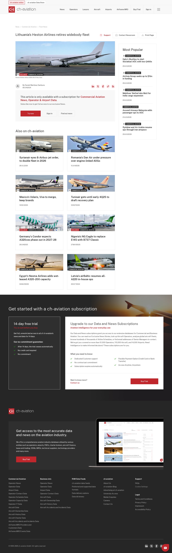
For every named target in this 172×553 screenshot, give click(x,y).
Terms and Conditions (143, 499)
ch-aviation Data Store (35, 3)
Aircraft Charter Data (17, 518)
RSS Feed (113, 86)
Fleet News (43, 27)
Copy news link (108, 86)
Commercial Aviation (29, 27)
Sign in (148, 9)
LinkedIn (93, 86)
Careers (107, 501)
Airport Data (13, 490)
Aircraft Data (14, 507)
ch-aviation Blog (110, 487)
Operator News (15, 483)
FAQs (137, 483)
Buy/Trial (137, 9)
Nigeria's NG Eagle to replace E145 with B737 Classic (88, 238)
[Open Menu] (158, 9)
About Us (107, 483)
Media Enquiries (110, 497)
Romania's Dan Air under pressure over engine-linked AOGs (91, 159)
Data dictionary (78, 497)
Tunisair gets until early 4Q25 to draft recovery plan (90, 199)
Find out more (66, 114)
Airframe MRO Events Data (19, 531)
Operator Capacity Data (18, 501)
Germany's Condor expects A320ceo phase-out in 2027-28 (37, 238)
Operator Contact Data (18, 494)
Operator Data (14, 487)
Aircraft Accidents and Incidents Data (24, 521)
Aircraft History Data (17, 514)
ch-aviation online (16, 3)
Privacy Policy (140, 503)
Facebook (103, 86)
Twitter (151, 546)
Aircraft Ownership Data (18, 511)
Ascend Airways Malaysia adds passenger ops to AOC (137, 111)
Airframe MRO (122, 9)
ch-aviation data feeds (81, 483)
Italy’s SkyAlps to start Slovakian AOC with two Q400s (137, 60)
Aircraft (97, 9)
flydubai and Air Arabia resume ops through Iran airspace (137, 128)
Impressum (139, 506)
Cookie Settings (141, 487)
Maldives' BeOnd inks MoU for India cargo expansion (137, 94)
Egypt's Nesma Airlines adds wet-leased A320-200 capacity (39, 277)
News (62, 9)
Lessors (86, 9)
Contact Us (108, 504)
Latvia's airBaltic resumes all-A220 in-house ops (88, 277)
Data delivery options (80, 493)
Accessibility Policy (143, 509)
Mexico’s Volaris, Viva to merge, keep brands (37, 199)
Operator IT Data (15, 504)
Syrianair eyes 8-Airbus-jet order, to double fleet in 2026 (39, 159)
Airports (108, 9)
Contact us (74, 383)
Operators (74, 9)
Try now (30, 114)
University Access (111, 494)
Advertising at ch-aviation (114, 490)
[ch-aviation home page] (22, 9)
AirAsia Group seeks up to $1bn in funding (137, 77)
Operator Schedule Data (18, 497)
